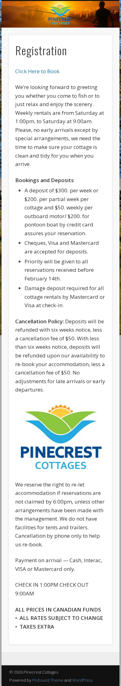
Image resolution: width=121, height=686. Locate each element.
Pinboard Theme (47, 680)
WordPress (82, 680)
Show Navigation (97, 56)
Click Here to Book (37, 71)
